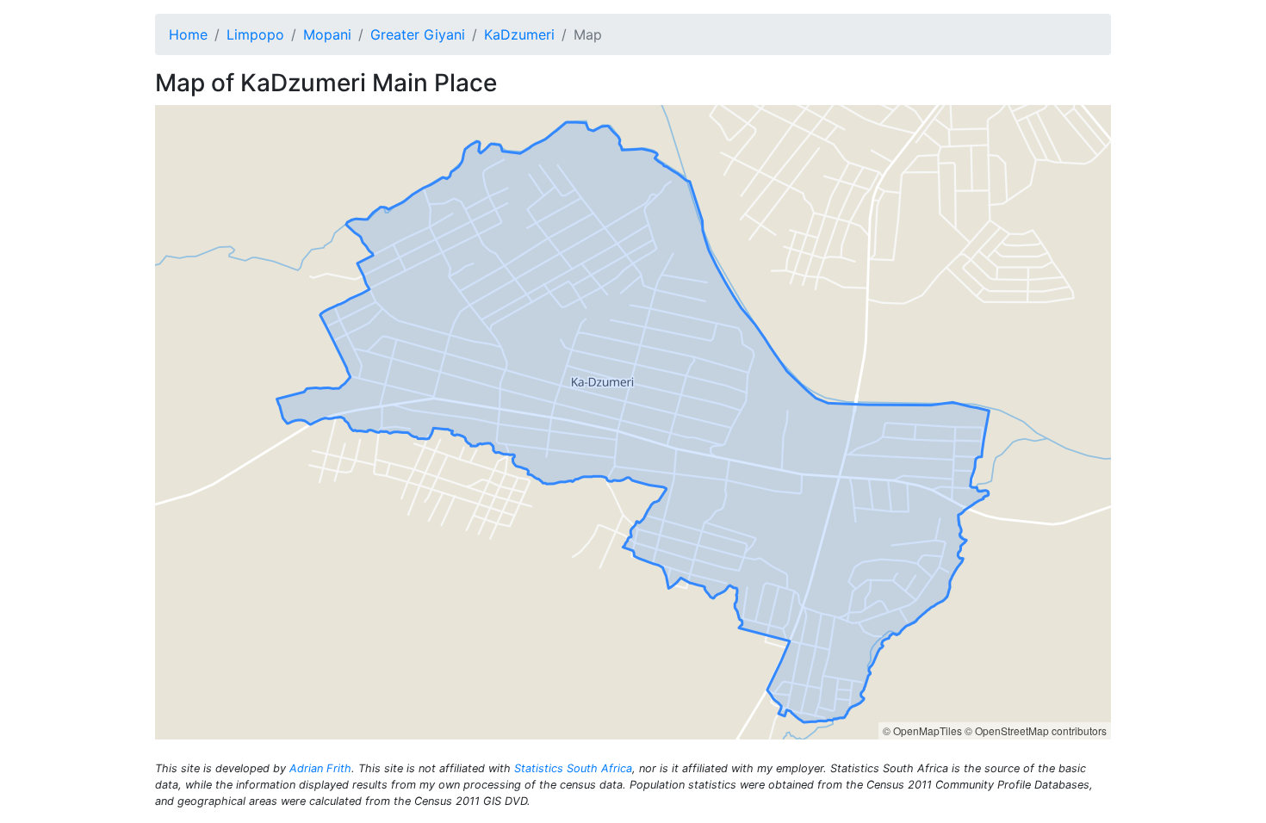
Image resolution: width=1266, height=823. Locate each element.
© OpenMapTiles (922, 730)
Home (188, 34)
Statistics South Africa (573, 768)
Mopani (327, 34)
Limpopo (255, 34)
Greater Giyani (417, 34)
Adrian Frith (320, 768)
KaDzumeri (519, 34)
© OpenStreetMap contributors (1036, 730)
